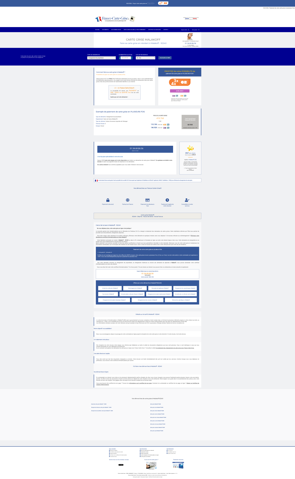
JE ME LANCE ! (180, 91)
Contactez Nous (113, 456)
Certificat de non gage (154, 29)
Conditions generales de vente (116, 451)
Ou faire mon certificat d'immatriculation (118, 455)
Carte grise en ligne (144, 476)
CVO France (170, 450)
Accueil (97, 29)
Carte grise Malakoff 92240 (155, 404)
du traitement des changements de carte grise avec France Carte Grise (175, 348)
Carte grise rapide (136, 476)
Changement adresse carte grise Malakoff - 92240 (101, 407)
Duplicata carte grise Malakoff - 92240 (98, 404)
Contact (165, 29)
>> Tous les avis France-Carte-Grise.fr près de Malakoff (190, 169)
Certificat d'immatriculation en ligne (155, 476)
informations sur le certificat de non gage (140, 383)
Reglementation (113, 453)
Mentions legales (113, 450)
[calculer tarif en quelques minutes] (115, 22)
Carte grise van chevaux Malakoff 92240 (158, 417)
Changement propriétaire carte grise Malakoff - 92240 (102, 410)
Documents (105, 29)
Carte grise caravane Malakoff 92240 (157, 427)
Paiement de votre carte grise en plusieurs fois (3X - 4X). (276, 8)
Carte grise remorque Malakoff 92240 (157, 424)
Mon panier (194, 29)
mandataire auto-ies (172, 451)
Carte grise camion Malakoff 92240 (157, 414)
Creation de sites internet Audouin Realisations (157, 475)
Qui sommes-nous (116, 29)
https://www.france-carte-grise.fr (150, 473)
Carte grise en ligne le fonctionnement (135, 29)
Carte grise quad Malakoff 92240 (156, 430)
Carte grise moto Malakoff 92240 (156, 407)
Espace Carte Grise (172, 453)
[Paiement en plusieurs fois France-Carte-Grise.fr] (179, 82)
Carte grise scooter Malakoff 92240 (157, 420)
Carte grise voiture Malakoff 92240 (157, 410)
